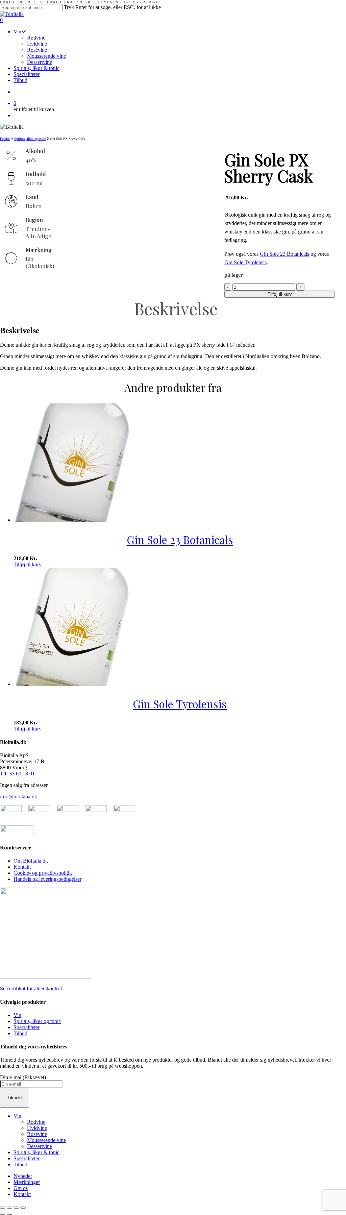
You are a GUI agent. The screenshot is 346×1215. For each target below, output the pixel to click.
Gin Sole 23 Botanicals (284, 254)
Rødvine (36, 1122)
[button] (28, 564)
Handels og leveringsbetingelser (47, 879)
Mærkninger (27, 1182)
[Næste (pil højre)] (9, 1214)
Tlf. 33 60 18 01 (17, 773)
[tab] (175, 308)
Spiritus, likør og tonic (30, 139)
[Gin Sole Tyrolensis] (73, 684)
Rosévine (37, 1134)
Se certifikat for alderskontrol (31, 988)
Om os (21, 1188)
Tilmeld (14, 1097)
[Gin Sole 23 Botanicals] (73, 520)
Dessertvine (39, 1146)
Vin (17, 1015)
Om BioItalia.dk (31, 861)
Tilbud (20, 1033)
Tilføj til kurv (280, 294)
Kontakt (22, 867)
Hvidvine (37, 1128)
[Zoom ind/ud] (2, 1208)
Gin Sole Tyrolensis (245, 262)
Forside (5, 139)
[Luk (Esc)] (23, 1208)
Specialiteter (27, 1027)
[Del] (16, 1208)
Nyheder (23, 1176)
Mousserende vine (46, 1140)
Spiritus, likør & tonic (36, 1152)
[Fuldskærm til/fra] (9, 1208)
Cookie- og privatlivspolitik (43, 873)
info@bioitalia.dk (18, 796)
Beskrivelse (176, 308)
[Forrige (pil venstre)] (2, 1214)
